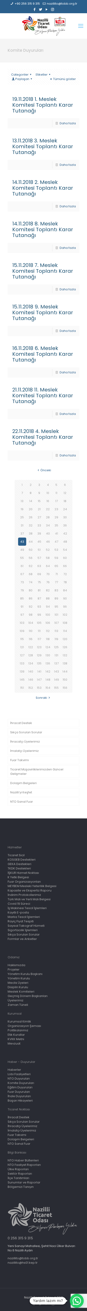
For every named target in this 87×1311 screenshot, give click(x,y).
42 (65, 533)
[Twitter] (40, 9)
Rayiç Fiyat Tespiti (21, 921)
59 (56, 558)
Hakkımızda (16, 965)
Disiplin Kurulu (18, 987)
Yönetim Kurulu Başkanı (25, 974)
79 (22, 590)
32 (30, 525)
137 (56, 663)
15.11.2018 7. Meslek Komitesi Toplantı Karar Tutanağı (42, 271)
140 (30, 671)
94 (48, 606)
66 (65, 566)
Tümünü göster (64, 79)
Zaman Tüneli (18, 1005)
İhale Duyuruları (19, 1096)
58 (48, 558)
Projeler (13, 969)
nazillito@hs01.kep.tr (23, 1262)
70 (48, 574)
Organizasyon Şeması (24, 1026)
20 (30, 509)
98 (30, 614)
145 (22, 679)
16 (47, 501)
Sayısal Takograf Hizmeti (26, 925)
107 (56, 623)
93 (39, 606)
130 (47, 655)
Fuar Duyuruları (19, 1092)
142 (47, 671)
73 (22, 582)
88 (48, 598)
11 (56, 493)
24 (65, 509)
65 (56, 566)
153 (39, 688)
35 (56, 525)
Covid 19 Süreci (19, 903)
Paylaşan (22, 79)
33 (39, 525)
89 (56, 598)
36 (65, 525)
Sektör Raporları (20, 1173)
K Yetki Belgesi (18, 877)
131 (56, 655)
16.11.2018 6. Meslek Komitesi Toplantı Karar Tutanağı (42, 354)
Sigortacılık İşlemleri (23, 930)
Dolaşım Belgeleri (23, 783)
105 (39, 623)
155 (56, 688)
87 (39, 598)
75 (39, 582)
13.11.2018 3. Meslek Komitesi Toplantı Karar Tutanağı (42, 146)
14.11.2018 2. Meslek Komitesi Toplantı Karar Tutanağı (42, 188)
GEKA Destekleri (19, 864)
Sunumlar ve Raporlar (24, 1182)
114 (65, 631)
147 (39, 679)
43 (22, 541)
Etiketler (42, 74)
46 (48, 541)
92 (30, 606)
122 (30, 647)
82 (48, 590)
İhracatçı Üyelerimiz (25, 741)
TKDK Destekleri (19, 868)
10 (47, 493)
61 (22, 566)
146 (30, 679)
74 (30, 582)
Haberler (14, 1069)
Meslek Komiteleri (21, 991)
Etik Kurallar (16, 1034)
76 (48, 582)
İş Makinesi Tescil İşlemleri (27, 908)
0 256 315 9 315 (20, 1238)
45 (39, 541)
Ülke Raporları (18, 1169)
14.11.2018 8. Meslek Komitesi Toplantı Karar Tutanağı (42, 229)
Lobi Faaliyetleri (19, 1074)
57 (39, 558)
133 (22, 663)
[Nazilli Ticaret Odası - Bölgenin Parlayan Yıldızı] (43, 26)
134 (30, 663)
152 (30, 688)
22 (48, 509)
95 (56, 606)
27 (39, 517)
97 (22, 614)
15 (39, 501)
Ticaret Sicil (16, 855)
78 (65, 582)
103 (22, 623)
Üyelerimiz (15, 1000)
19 (22, 509)
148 (47, 679)
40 (48, 533)
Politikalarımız (18, 1030)
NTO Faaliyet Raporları (24, 1165)
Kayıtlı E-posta (18, 912)
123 (39, 647)
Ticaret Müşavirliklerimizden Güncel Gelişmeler (36, 771)
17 (56, 501)
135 (39, 663)
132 (65, 655)
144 (65, 671)
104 (30, 623)
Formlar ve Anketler (22, 939)
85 (22, 598)
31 (22, 525)
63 (39, 566)
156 (65, 688)
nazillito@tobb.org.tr (62, 3)
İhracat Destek (21, 723)
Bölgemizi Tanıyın (21, 1187)
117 (39, 639)
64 (48, 566)
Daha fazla (68, 123)
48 (65, 541)
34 (48, 525)
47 (56, 541)
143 (56, 671)
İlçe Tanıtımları (18, 1178)
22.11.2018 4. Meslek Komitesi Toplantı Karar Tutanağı (42, 437)
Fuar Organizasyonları (24, 881)
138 (65, 663)
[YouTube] (46, 9)
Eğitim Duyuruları (20, 1087)
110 (30, 631)
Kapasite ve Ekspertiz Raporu (30, 890)
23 (56, 509)
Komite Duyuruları (21, 1083)
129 (39, 655)
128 (30, 655)
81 (39, 590)
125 (56, 647)
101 (56, 614)
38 (30, 533)
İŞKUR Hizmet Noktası (23, 873)
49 (22, 550)
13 (22, 501)
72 (65, 574)
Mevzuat (14, 1043)
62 (30, 566)
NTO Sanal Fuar (21, 801)
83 (56, 590)
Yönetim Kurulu (19, 978)
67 (22, 574)
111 (39, 631)
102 (65, 614)
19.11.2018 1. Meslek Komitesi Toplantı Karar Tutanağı (42, 105)
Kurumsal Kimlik (19, 1021)
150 (65, 679)
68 (30, 574)
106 (47, 623)
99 (39, 614)
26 (30, 517)
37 (22, 533)
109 (22, 631)
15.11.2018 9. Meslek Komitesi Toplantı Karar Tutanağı (42, 312)
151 (22, 688)
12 (65, 493)
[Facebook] (34, 9)
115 (22, 639)
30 (65, 517)
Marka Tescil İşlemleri (24, 917)
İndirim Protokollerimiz (24, 895)
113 (56, 631)
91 (22, 606)
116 (30, 639)
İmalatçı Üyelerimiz (24, 751)
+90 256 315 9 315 (27, 3)
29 (56, 517)
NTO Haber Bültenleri (23, 1160)
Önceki (45, 470)
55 (22, 558)
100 (47, 614)
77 (56, 582)
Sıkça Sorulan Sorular (26, 732)
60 (65, 558)
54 (65, 550)
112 (48, 631)
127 (22, 655)
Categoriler (20, 74)
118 (48, 639)
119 (56, 639)
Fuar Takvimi (19, 760)
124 (47, 647)
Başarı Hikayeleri (20, 1100)
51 (39, 550)
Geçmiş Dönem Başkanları (28, 996)
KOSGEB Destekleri (21, 859)
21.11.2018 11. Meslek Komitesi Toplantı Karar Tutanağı (42, 395)
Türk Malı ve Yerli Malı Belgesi (29, 899)
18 (65, 501)
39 (39, 533)
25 (22, 517)
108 (65, 623)
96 (65, 606)
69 (39, 574)
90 (65, 598)
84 (65, 590)
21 (39, 509)
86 (30, 598)
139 (22, 671)
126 (65, 647)
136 (47, 663)
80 (30, 590)
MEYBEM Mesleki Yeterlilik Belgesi (32, 886)
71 (56, 574)
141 (39, 671)
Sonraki (41, 698)
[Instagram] (52, 9)
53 (56, 550)
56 (30, 558)
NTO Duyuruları (19, 1078)
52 (48, 550)
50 (30, 550)
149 (56, 679)
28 (48, 517)
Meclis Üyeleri (18, 983)
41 (56, 533)
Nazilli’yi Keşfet (21, 792)
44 (31, 541)
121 (22, 647)
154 (47, 688)
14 (30, 501)
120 (65, 639)
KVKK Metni (16, 1039)
